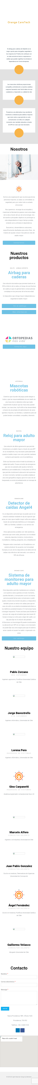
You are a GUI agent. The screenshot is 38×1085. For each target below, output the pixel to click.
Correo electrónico (8, 982)
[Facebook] (22, 1030)
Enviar (5, 1008)
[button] (19, 243)
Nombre (4, 974)
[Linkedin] (19, 688)
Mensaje (4, 990)
